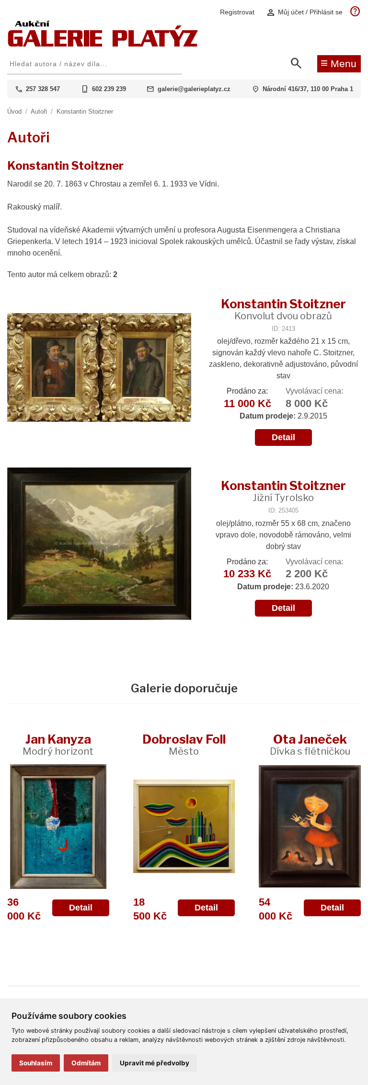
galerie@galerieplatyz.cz (194, 89)
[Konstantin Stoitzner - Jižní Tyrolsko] (99, 544)
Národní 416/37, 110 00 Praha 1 (308, 89)
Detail (283, 437)
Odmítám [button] (86, 1063)
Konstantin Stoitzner (85, 111)
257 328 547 (43, 89)
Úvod (14, 111)
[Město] (184, 826)
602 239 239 (109, 89)
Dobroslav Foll (184, 744)
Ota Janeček (310, 744)
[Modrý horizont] (58, 826)
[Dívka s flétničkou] (310, 826)
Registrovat (237, 12)
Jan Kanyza (58, 744)
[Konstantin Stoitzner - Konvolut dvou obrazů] (99, 368)
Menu (338, 63)
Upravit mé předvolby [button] (154, 1063)
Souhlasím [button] (35, 1063)
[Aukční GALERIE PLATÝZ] (103, 44)
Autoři (39, 111)
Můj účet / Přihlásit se (304, 12)
